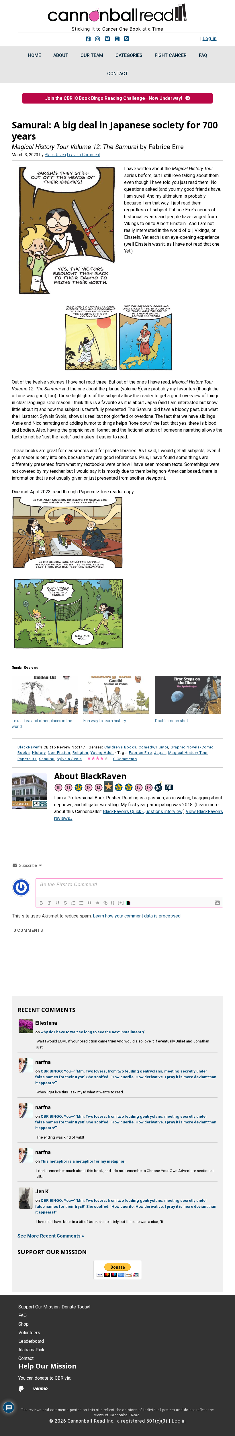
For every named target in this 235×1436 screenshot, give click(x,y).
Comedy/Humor (153, 747)
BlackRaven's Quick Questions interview (142, 811)
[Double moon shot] (188, 695)
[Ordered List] (73, 902)
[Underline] (57, 902)
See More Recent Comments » (50, 1236)
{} (113, 902)
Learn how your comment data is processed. (137, 916)
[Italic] (49, 902)
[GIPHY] (129, 902)
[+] (121, 902)
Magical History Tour (187, 752)
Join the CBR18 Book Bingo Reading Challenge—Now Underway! (115, 98)
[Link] (105, 902)
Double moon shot (171, 720)
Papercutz (27, 759)
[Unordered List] (81, 902)
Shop (23, 1324)
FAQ (22, 1315)
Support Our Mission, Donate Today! (54, 1307)
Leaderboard (31, 1341)
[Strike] (65, 902)
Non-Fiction (59, 752)
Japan (160, 752)
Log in (210, 38)
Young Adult (102, 752)
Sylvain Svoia (69, 759)
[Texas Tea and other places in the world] (45, 695)
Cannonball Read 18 (117, 11)
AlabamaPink (31, 1349)
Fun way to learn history (104, 720)
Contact (26, 1358)
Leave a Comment (83, 154)
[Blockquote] (89, 902)
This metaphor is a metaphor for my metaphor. (83, 1161)
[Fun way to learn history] (116, 695)
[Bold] (41, 902)
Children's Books (120, 747)
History (39, 752)
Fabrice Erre (140, 752)
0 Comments (125, 759)
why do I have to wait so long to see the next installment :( (92, 1032)
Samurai (46, 759)
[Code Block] (97, 902)
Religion (80, 752)
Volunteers (29, 1332)
